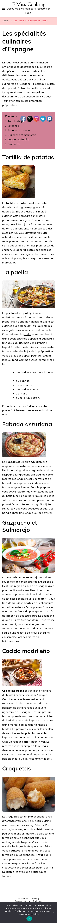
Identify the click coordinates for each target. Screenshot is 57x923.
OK (29, 918)
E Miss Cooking (28, 4)
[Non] (53, 912)
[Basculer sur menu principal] (3, 9)
